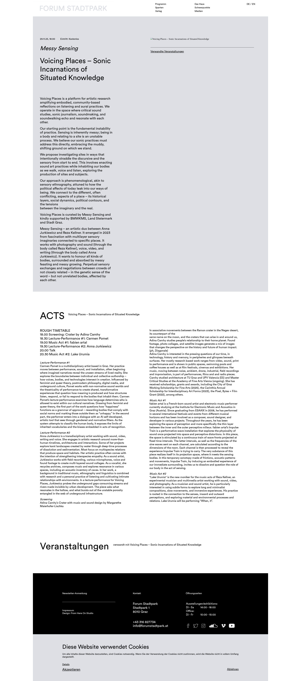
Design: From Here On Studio (77, 613)
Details (65, 664)
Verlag (158, 11)
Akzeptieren (71, 669)
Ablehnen (233, 669)
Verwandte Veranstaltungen (167, 51)
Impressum (68, 610)
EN (253, 4)
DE (248, 4)
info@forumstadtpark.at (150, 626)
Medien (199, 11)
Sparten (159, 7)
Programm (160, 4)
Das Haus (199, 4)
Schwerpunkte (202, 7)
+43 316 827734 (144, 622)
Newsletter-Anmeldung (74, 593)
